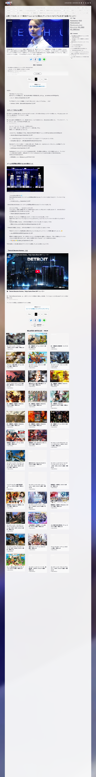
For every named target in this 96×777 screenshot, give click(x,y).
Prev (29, 79)
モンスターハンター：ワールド (76, 24)
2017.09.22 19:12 (38, 140)
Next (45, 79)
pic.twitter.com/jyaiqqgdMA (29, 146)
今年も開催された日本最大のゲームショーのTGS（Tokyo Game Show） (20, 67)
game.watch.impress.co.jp (13, 299)
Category (67, 3)
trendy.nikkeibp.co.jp (12, 123)
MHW (81, 20)
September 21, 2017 (25, 148)
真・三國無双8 (81, 27)
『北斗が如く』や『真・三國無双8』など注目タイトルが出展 (18, 69)
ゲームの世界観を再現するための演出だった (79, 48)
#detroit (29, 133)
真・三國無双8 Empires (75, 29)
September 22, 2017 (25, 98)
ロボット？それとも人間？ (12, 74)
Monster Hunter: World (75, 22)
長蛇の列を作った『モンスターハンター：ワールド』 (17, 71)
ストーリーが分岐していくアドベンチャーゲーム (80, 52)
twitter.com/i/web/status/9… (16, 154)
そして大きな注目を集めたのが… (13, 72)
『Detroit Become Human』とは (77, 50)
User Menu (75, 3)
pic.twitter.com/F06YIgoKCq (52, 95)
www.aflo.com (11, 192)
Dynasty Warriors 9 (74, 20)
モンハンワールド (74, 27)
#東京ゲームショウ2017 (42, 133)
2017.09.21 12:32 (31, 157)
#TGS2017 (33, 133)
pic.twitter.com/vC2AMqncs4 (55, 133)
